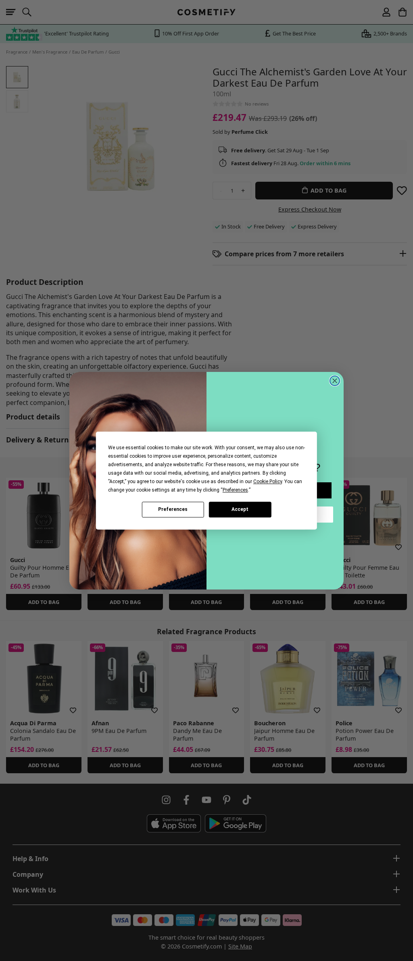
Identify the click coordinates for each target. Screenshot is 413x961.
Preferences (173, 509)
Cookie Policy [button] (267, 481)
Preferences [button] (235, 490)
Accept (240, 509)
